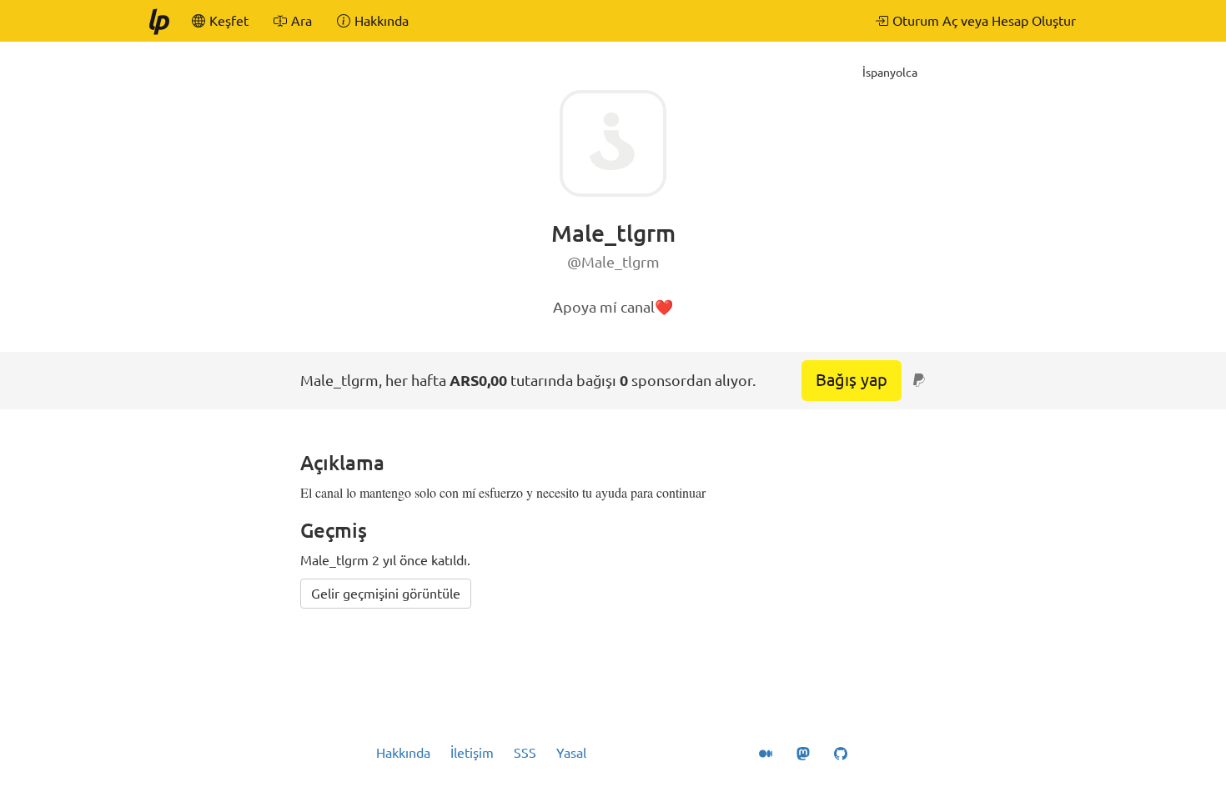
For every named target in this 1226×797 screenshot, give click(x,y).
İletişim (472, 752)
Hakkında (403, 752)
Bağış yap (851, 379)
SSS (525, 752)
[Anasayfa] (158, 21)
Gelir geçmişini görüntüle (385, 593)
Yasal (571, 752)
